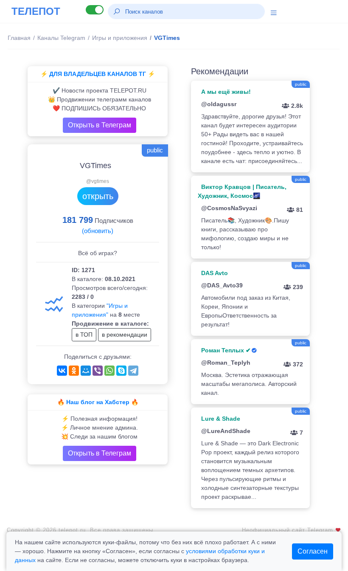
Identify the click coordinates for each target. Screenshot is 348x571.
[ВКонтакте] (62, 371)
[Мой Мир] (86, 371)
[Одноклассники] (74, 371)
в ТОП (84, 334)
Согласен (312, 551)
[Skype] (121, 371)
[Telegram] (133, 371)
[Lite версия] (95, 9)
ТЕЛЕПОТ (35, 11)
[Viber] (98, 371)
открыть (97, 196)
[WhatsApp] (109, 371)
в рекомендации (124, 334)
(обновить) (97, 230)
